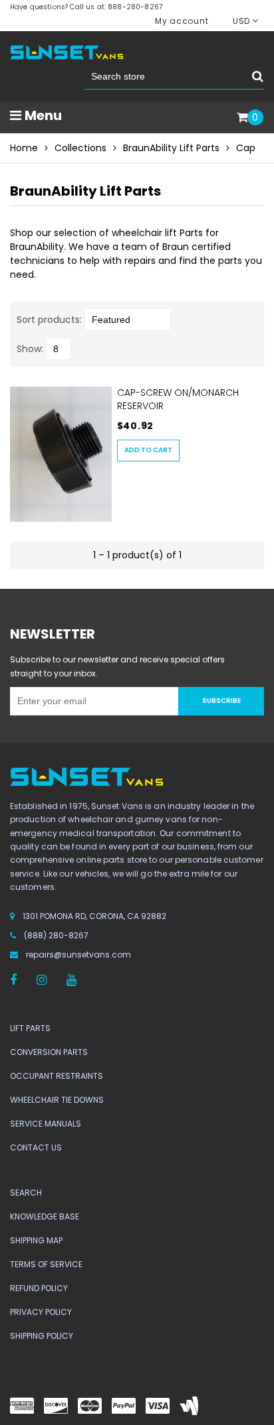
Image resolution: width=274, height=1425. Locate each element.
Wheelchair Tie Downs (57, 1099)
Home (24, 148)
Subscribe (221, 701)
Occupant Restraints (56, 1076)
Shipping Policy (41, 1335)
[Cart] (242, 118)
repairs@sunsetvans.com (78, 954)
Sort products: (49, 319)
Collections (80, 148)
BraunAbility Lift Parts (171, 148)
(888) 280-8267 (56, 935)
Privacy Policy (41, 1312)
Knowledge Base (44, 1216)
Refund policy (39, 1288)
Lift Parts (30, 1028)
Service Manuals (45, 1123)
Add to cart (148, 450)
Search (26, 1192)
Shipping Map (36, 1240)
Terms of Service (46, 1264)
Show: (30, 348)
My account (181, 21)
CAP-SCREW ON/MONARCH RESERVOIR (178, 399)
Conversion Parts (49, 1052)
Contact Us (36, 1147)
